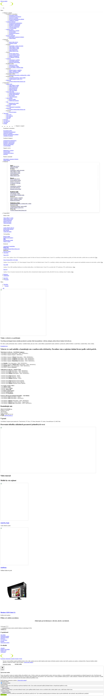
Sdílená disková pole (13, 51)
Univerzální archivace (14, 61)
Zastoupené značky (5, 636)
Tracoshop (5, 122)
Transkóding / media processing (16, 46)
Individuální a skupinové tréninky (16, 37)
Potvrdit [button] (4, 694)
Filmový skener (12, 104)
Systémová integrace (10, 21)
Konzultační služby (13, 15)
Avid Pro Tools (5, 523)
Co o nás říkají (6, 121)
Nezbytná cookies (6, 683)
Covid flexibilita (12, 28)
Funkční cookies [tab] (4, 686)
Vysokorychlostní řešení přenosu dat (17, 81)
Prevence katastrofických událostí (16, 19)
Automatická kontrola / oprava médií (17, 77)
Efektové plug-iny (13, 89)
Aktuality (3, 648)
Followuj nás (3, 650)
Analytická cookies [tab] (5, 690)
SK (3, 8)
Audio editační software (14, 93)
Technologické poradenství (15, 16)
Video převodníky (13, 90)
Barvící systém (12, 99)
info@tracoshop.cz (8, 415)
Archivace (8, 58)
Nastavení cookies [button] (7, 664)
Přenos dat (8, 80)
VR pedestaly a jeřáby (14, 66)
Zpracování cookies (5, 642)
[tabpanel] (52, 685)
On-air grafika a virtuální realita (16, 67)
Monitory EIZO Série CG (8, 612)
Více (102, 262)
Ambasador (3, 652)
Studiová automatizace (14, 56)
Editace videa (9, 84)
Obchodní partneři (5, 637)
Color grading (9, 98)
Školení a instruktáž (10, 35)
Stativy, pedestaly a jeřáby (15, 71)
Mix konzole (12, 95)
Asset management (13, 49)
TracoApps (5, 113)
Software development (14, 26)
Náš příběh (3, 635)
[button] (52, 10)
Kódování (8, 105)
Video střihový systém (14, 47)
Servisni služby (12, 32)
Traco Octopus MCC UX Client (10, 260)
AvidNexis (3, 567)
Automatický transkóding (14, 107)
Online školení (12, 38)
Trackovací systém (13, 65)
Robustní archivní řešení (14, 62)
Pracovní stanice (12, 112)
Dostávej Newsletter (5, 649)
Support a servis (9, 29)
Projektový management (14, 25)
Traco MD (8, 117)
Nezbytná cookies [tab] (5, 681)
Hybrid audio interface (14, 94)
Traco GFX (8, 114)
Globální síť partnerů (13, 20)
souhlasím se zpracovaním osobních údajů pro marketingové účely (17, 628)
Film (7, 101)
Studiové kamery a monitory (15, 70)
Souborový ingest (13, 43)
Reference (5, 119)
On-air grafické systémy (14, 54)
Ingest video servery (13, 42)
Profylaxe (11, 34)
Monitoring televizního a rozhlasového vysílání (19, 75)
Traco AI (8, 118)
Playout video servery (14, 53)
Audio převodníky (13, 96)
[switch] (1, 688)
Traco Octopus (9, 115)
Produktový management (14, 24)
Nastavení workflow (13, 18)
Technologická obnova (14, 33)
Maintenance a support (14, 30)
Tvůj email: (3, 626)
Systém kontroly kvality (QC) (15, 79)
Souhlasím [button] (18, 664)
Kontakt (5, 123)
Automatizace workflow (14, 59)
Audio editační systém (14, 48)
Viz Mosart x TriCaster (14, 57)
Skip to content (4, 1)
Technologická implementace (15, 23)
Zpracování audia (10, 91)
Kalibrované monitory (14, 72)
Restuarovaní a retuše (14, 103)
